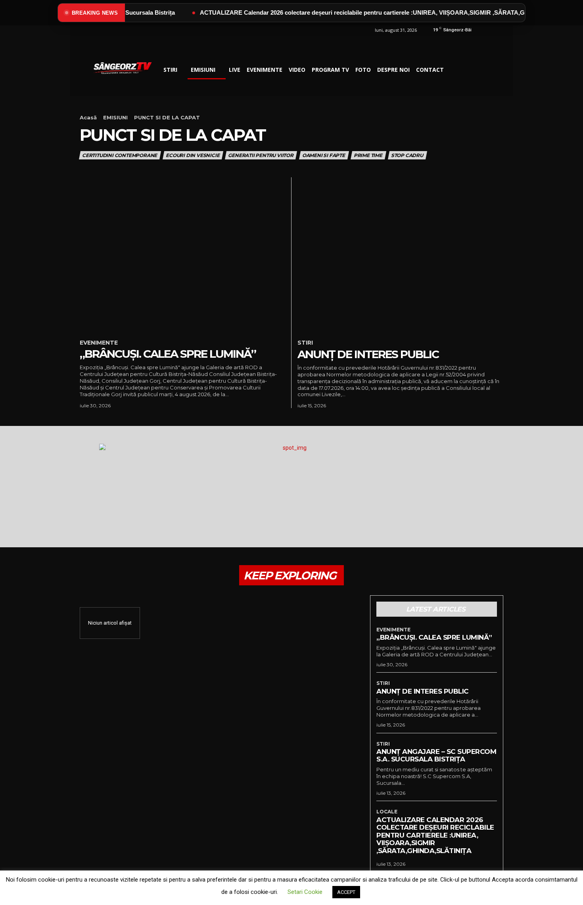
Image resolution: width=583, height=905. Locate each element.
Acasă (88, 117)
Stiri (305, 342)
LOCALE (386, 812)
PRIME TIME (368, 155)
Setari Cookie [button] (305, 891)
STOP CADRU (407, 155)
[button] (456, 69)
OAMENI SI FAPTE (323, 155)
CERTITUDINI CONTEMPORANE (119, 155)
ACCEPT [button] (346, 892)
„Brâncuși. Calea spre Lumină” (168, 353)
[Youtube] (496, 34)
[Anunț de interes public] (400, 254)
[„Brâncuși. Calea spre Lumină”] (182, 254)
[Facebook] (478, 34)
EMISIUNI (115, 117)
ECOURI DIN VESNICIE (192, 155)
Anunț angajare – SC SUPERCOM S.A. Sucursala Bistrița (436, 755)
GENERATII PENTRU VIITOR (260, 155)
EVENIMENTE (99, 342)
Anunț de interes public (368, 354)
